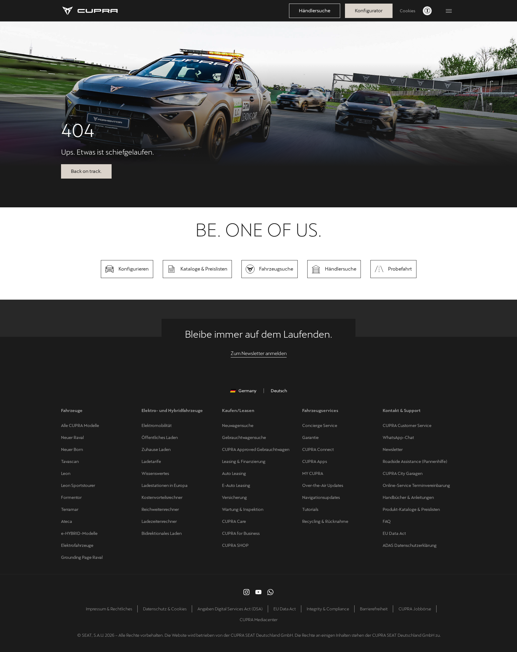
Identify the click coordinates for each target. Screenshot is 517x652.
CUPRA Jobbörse (415, 608)
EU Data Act (394, 533)
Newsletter (393, 449)
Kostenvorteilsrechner (162, 497)
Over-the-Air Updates (322, 485)
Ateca (66, 521)
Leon (65, 473)
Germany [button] (247, 390)
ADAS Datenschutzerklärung (410, 545)
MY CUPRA (312, 473)
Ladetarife (151, 461)
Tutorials (310, 509)
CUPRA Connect (318, 449)
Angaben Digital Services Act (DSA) (230, 608)
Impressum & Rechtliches (109, 608)
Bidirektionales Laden (162, 533)
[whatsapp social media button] (270, 592)
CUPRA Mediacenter (259, 619)
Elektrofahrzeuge (77, 545)
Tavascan (70, 461)
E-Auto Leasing (236, 485)
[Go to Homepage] (90, 11)
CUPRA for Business (241, 533)
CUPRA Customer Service (407, 425)
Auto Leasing (234, 473)
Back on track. (86, 171)
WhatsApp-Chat (398, 437)
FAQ (387, 521)
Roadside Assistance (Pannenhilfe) (415, 461)
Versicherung (234, 497)
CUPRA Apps (314, 461)
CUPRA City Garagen (402, 473)
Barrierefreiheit (374, 608)
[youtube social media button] (258, 592)
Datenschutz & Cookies (165, 608)
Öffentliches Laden (160, 437)
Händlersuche (314, 10)
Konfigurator (369, 10)
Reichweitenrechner (160, 509)
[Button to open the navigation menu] (449, 11)
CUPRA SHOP (235, 545)
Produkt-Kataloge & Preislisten (411, 509)
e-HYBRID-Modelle (79, 533)
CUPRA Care (234, 521)
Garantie (310, 437)
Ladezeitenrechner (159, 521)
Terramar (69, 509)
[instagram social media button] (246, 592)
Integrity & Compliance (328, 608)
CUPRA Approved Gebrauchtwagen (255, 449)
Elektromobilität (157, 425)
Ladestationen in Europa (165, 485)
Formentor (71, 497)
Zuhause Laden (156, 449)
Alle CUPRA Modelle (80, 425)
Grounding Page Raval (82, 557)
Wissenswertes (155, 473)
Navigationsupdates (321, 497)
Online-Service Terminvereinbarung (416, 485)
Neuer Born (72, 449)
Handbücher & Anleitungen (408, 497)
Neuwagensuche (237, 425)
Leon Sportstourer (78, 485)
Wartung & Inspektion (242, 509)
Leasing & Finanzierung (243, 461)
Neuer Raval (72, 437)
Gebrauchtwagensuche (244, 437)
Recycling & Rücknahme (325, 521)
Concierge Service (319, 425)
